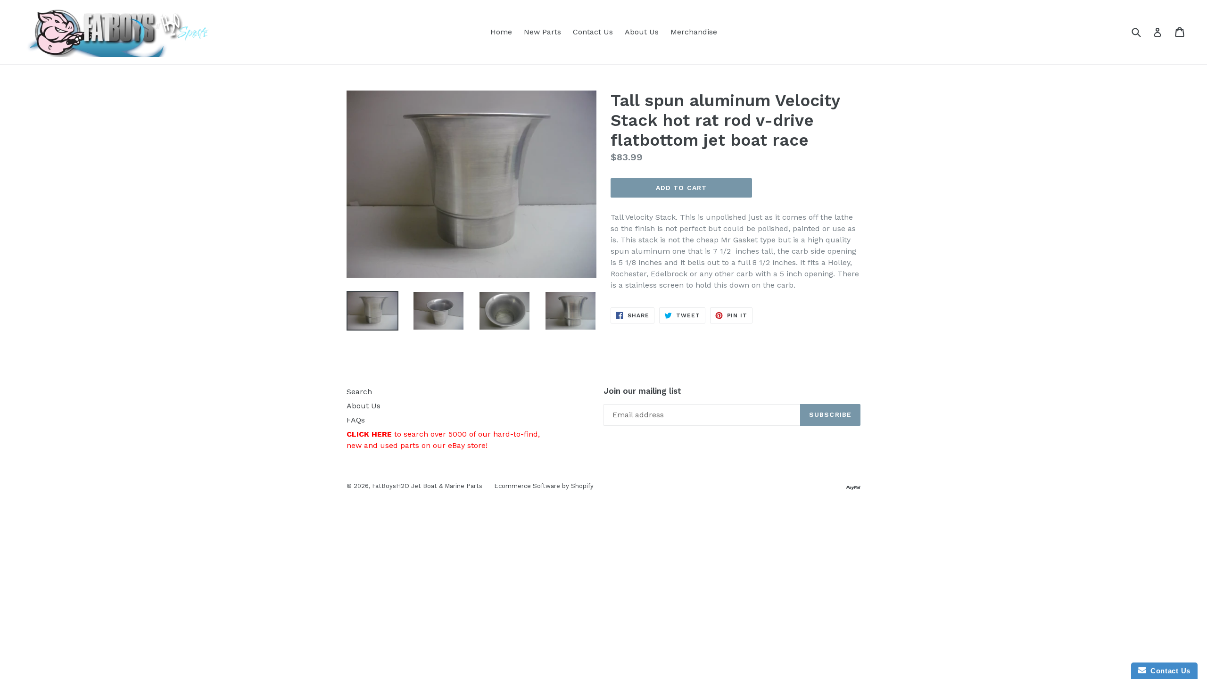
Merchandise (693, 31)
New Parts (542, 31)
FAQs (356, 419)
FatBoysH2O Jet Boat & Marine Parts (427, 485)
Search (359, 391)
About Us (642, 31)
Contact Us (593, 31)
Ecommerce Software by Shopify (544, 485)
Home (501, 31)
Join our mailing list (642, 391)
